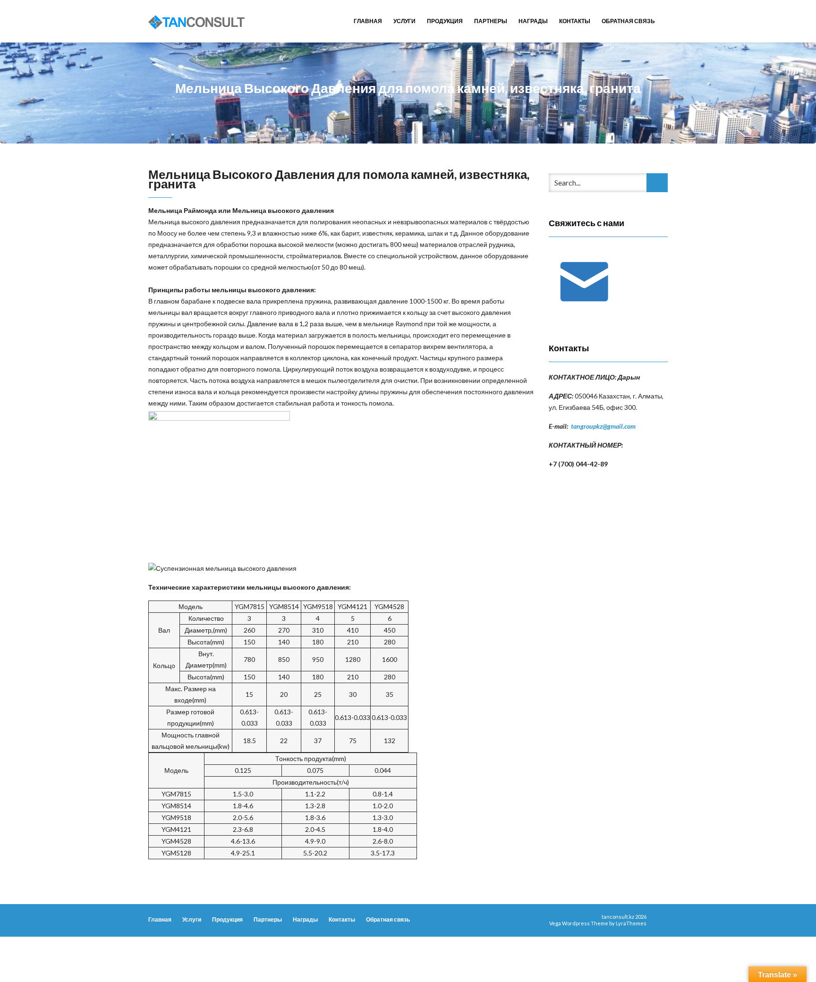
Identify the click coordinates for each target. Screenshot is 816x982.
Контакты (574, 21)
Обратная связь (628, 21)
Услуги (404, 21)
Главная (368, 21)
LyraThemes (631, 923)
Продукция (445, 21)
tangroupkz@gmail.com (603, 426)
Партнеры (490, 21)
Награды (533, 21)
